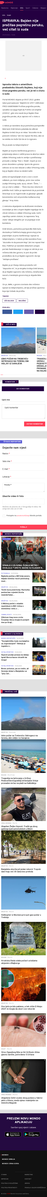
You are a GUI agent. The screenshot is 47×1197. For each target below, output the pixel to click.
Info (3, 15)
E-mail (6, 469)
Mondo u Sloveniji (13, 634)
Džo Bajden (9, 301)
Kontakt (28, 1179)
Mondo (5, 1155)
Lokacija (6, 477)
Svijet (9, 15)
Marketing (29, 1175)
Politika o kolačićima (9, 1183)
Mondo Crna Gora (10, 1164)
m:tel (8, 1194)
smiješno (22, 301)
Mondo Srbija (8, 1159)
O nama (4, 1175)
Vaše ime (7, 461)
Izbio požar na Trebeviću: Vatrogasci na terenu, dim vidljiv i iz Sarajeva (15, 361)
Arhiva (27, 1183)
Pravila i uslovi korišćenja (35, 1188)
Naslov (6, 454)
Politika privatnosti (9, 1188)
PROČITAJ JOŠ (11, 692)
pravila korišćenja (23, 516)
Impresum (4, 1179)
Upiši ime (6, 400)
